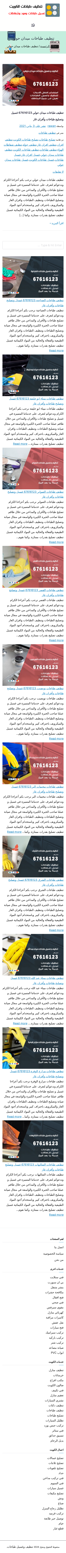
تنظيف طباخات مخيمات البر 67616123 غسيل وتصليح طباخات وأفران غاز (37, 789)
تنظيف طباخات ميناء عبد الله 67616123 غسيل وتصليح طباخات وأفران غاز (37, 980)
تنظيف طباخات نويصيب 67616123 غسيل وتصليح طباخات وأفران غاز (35, 691)
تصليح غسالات (55, 1458)
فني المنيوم (57, 1483)
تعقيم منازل (57, 1395)
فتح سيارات (57, 1327)
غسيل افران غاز (30, 154)
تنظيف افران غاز (46, 144)
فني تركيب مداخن (53, 1478)
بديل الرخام (57, 1440)
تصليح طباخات (47, 139)
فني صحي (58, 1302)
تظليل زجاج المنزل (53, 1508)
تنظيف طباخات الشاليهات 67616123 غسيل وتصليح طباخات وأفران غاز (34, 1167)
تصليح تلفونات (55, 1468)
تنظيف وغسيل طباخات (20, 1546)
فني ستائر (58, 1430)
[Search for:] (33, 245)
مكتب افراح (57, 1380)
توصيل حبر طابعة (54, 1518)
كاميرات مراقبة (55, 1317)
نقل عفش (58, 1322)
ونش (61, 1498)
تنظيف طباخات (47, 132)
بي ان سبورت (56, 1282)
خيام (61, 1523)
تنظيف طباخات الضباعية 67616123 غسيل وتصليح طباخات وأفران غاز (35, 303)
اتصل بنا (59, 1247)
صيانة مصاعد (56, 1347)
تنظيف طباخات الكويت (26, 149)
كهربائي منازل (56, 1312)
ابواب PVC (57, 1352)
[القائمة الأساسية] (33, 25)
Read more (56, 350)
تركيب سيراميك (55, 1332)
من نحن (59, 1259)
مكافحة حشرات (54, 1292)
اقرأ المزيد (58, 223)
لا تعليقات (58, 171)
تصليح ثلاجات (56, 1463)
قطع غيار (58, 1528)
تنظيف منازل (56, 1370)
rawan (52, 126)
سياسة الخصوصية (53, 1253)
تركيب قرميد (56, 1513)
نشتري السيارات (54, 1400)
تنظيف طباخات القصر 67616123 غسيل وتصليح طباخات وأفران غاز (36, 592)
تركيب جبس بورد (54, 1425)
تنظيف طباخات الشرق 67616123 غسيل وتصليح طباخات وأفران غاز (36, 882)
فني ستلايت (57, 1277)
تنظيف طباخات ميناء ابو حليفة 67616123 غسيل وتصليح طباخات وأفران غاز (36, 401)
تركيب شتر (57, 1342)
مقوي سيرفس (55, 1307)
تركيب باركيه (56, 1337)
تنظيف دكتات (56, 1405)
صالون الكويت (56, 1385)
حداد (61, 1473)
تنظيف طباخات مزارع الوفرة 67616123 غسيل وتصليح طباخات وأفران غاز (37, 1074)
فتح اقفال (58, 1297)
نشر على (32, 126)
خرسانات (58, 1375)
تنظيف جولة (29, 144)
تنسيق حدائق (56, 1435)
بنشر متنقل (57, 1287)
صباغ (61, 1503)
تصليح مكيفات (55, 1493)
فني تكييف (58, 1390)
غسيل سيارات (55, 1488)
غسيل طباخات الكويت (41, 159)
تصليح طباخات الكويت (25, 139)
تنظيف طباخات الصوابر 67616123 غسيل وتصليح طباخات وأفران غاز (36, 494)
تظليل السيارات (55, 1420)
